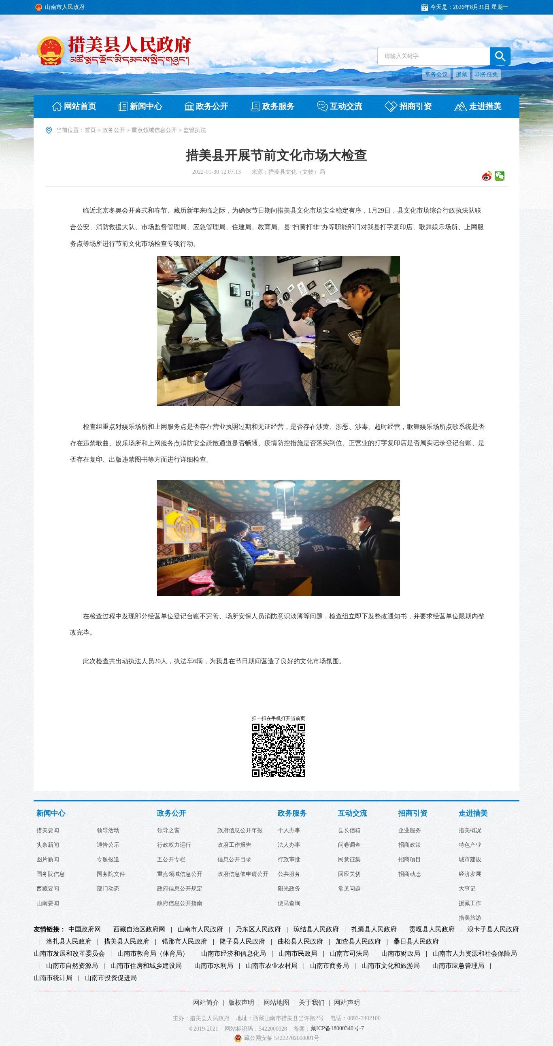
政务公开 (113, 130)
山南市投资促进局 (111, 978)
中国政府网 (84, 929)
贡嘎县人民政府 (432, 929)
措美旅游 (470, 918)
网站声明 (347, 1002)
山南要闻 (47, 903)
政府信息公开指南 (179, 903)
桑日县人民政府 (416, 941)
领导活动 (108, 830)
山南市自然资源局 (72, 966)
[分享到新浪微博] (487, 176)
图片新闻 (47, 860)
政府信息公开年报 (240, 830)
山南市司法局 (349, 953)
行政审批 (289, 860)
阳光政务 (289, 889)
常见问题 (349, 889)
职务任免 (486, 74)
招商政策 (409, 845)
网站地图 (276, 1002)
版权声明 (241, 1002)
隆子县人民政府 (242, 941)
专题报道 (108, 860)
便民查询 (289, 903)
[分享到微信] (500, 176)
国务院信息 (50, 874)
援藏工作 (470, 903)
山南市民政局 (298, 953)
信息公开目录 (234, 860)
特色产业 (470, 845)
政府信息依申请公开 (242, 874)
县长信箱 (349, 830)
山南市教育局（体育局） (153, 953)
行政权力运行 (174, 845)
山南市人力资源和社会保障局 (475, 953)
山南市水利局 (213, 966)
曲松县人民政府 (300, 941)
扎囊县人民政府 (374, 929)
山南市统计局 (53, 978)
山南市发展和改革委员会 (69, 953)
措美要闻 (47, 830)
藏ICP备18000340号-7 (337, 1028)
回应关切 (349, 874)
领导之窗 (168, 830)
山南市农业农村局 (272, 966)
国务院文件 (111, 874)
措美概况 (470, 830)
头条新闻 (47, 845)
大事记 (467, 889)
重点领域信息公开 (154, 130)
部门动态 (108, 889)
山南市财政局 (400, 953)
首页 (90, 130)
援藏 (461, 74)
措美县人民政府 (126, 941)
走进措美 (473, 813)
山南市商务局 (329, 966)
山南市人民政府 (200, 929)
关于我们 (312, 1002)
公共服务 (289, 874)
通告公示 (108, 845)
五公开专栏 (171, 860)
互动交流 (352, 813)
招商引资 (413, 813)
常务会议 (436, 74)
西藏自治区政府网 (139, 929)
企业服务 (409, 830)
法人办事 (289, 845)
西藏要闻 (47, 889)
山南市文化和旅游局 (391, 966)
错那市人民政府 (184, 941)
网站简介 (206, 1002)
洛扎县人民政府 (68, 941)
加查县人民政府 (358, 941)
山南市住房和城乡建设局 (146, 966)
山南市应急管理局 (458, 966)
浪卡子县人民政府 (493, 929)
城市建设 (470, 860)
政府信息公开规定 (179, 889)
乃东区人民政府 (258, 929)
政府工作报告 (234, 845)
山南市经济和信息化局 (233, 953)
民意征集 (349, 860)
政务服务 (292, 813)
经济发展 (470, 874)
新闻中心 (51, 813)
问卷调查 (349, 845)
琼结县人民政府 (316, 929)
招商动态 (409, 874)
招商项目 (409, 860)
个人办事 (289, 830)
